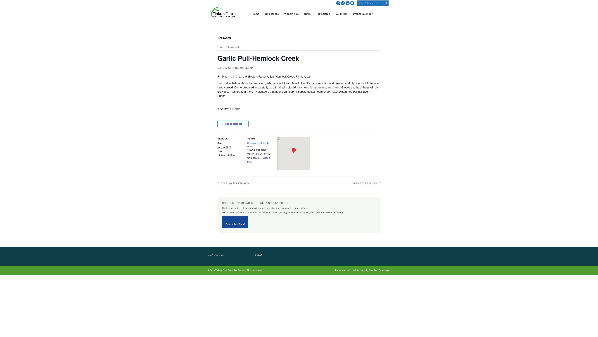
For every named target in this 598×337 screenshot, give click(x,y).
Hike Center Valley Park (364, 183)
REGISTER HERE (228, 109)
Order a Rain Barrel (235, 224)
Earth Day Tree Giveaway (234, 183)
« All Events (224, 37)
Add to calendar (233, 123)
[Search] (385, 3)
